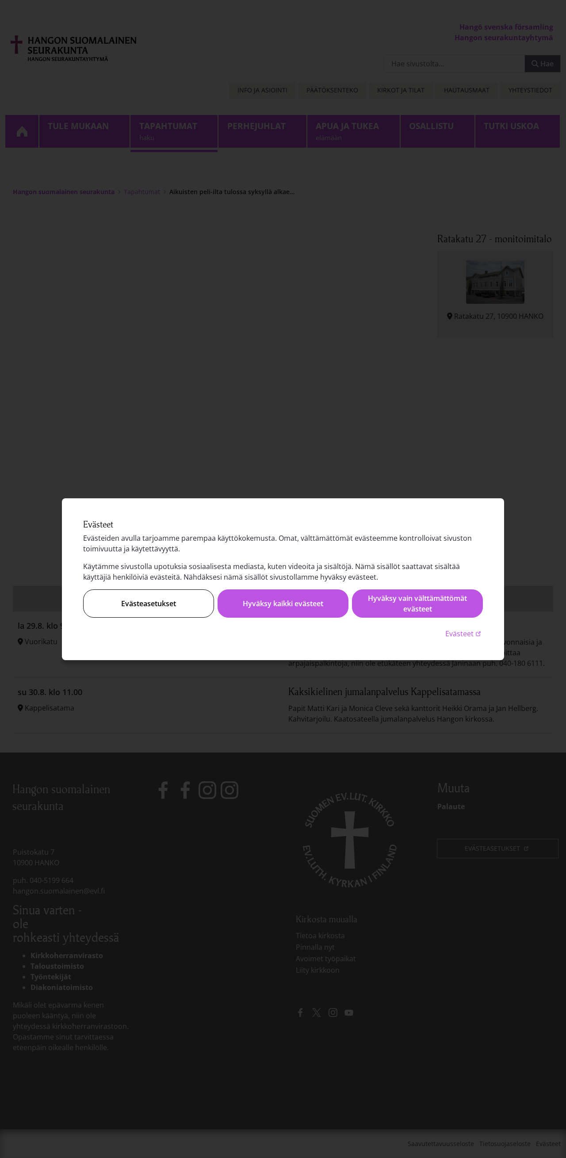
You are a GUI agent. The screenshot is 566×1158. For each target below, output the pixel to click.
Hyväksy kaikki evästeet (283, 603)
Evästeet (464, 633)
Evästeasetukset (148, 603)
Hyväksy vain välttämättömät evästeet (417, 603)
